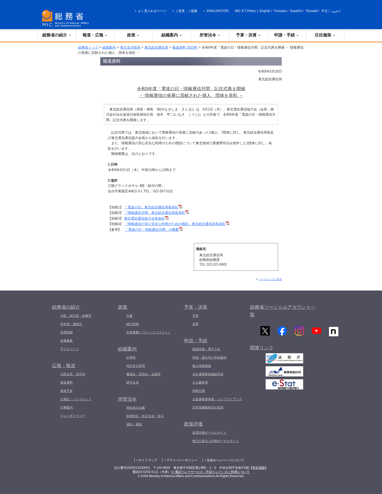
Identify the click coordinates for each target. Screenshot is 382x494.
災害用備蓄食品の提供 (207, 407)
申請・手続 (284, 35)
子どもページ (69, 349)
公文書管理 (200, 382)
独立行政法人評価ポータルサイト (215, 441)
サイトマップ (148, 460)
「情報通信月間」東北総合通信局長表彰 (154, 213)
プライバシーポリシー (181, 460)
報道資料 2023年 (184, 47)
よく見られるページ (152, 11)
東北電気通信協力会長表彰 (144, 218)
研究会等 (132, 382)
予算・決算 (246, 35)
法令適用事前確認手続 (207, 374)
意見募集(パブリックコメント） (148, 332)
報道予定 (66, 391)
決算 (195, 324)
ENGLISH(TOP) (218, 11)
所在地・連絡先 (71, 324)
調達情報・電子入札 (206, 349)
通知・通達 (134, 424)
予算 (195, 316)
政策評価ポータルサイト (209, 432)
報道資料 (66, 382)
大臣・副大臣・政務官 (75, 316)
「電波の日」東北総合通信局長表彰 (151, 207)
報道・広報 (93, 35)
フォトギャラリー (72, 416)
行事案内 (66, 407)
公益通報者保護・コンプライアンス (217, 399)
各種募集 (66, 340)
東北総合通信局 (156, 47)
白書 (129, 316)
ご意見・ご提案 (186, 11)
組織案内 (169, 35)
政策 (131, 35)
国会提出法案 (135, 408)
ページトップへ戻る (270, 279)
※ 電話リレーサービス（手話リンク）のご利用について (210, 471)
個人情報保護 (201, 366)
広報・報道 (63, 365)
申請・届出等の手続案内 (209, 357)
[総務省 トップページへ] (66, 18)
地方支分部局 (130, 47)
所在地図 (258, 467)
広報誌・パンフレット (75, 399)
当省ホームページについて (225, 460)
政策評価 (193, 424)
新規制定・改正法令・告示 (145, 416)
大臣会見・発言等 (72, 374)
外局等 (131, 357)
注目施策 (323, 35)
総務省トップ (88, 47)
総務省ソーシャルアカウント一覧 (282, 311)
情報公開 (198, 391)
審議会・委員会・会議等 (143, 374)
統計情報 (132, 324)
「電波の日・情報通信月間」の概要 (152, 230)
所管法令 (208, 35)
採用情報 (66, 332)
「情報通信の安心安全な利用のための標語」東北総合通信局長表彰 (175, 224)
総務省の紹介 (54, 35)
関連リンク (261, 347)
